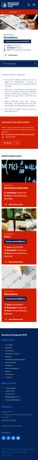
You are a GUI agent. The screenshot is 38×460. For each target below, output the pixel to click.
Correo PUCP (10, 394)
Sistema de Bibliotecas (13, 400)
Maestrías (13, 12)
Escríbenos (8, 143)
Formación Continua (12, 353)
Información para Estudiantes (15, 359)
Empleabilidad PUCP (12, 397)
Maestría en (16, 186)
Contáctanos (13, 55)
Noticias (8, 371)
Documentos (9, 374)
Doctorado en (9, 235)
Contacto (8, 377)
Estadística (11, 37)
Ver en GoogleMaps (9, 420)
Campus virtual (10, 388)
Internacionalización (12, 368)
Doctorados (9, 351)
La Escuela (8, 345)
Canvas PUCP (10, 391)
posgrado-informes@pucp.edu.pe (19, 134)
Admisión (8, 356)
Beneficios (8, 365)
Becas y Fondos (10, 362)
